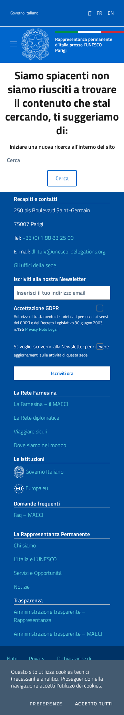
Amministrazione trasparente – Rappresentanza (49, 616)
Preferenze (46, 703)
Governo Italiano (24, 13)
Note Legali (49, 329)
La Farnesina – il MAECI (41, 404)
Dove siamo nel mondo (40, 445)
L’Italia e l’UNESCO (35, 559)
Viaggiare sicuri (30, 431)
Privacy (31, 329)
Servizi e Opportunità (38, 573)
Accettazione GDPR (36, 308)
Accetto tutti (94, 703)
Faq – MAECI (28, 515)
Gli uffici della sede (35, 265)
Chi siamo (25, 545)
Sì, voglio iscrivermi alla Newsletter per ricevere (61, 346)
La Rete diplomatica (36, 417)
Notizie (22, 586)
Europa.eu (36, 488)
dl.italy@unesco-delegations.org (68, 251)
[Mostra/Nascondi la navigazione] (14, 44)
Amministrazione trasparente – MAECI (58, 633)
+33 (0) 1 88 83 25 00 (47, 238)
